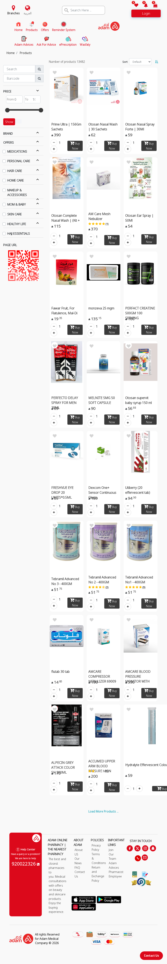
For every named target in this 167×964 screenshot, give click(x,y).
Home (11, 53)
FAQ (77, 867)
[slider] (7, 110)
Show (9, 122)
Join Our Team (112, 854)
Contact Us (151, 955)
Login (146, 13)
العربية (28, 13)
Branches (13, 13)
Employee (115, 876)
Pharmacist (116, 872)
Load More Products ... (103, 811)
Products (26, 53)
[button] (143, 5)
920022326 (24, 864)
